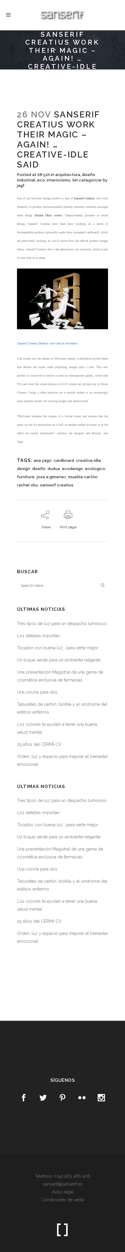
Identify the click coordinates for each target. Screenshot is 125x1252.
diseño (39, 468)
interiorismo (58, 180)
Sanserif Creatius (84, 198)
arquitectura (67, 174)
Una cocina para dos (37, 692)
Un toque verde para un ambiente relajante (58, 660)
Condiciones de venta (62, 1199)
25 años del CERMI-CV (39, 744)
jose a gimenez (51, 477)
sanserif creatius (56, 485)
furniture (26, 477)
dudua (54, 468)
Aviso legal (62, 1191)
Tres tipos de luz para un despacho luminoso (61, 623)
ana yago (43, 460)
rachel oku (27, 485)
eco (41, 180)
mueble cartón (82, 477)
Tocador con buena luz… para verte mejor (57, 647)
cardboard (64, 460)
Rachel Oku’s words (48, 215)
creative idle (88, 460)
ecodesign (72, 468)
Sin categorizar (87, 180)
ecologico (95, 468)
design (23, 468)
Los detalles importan (38, 635)
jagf (21, 185)
